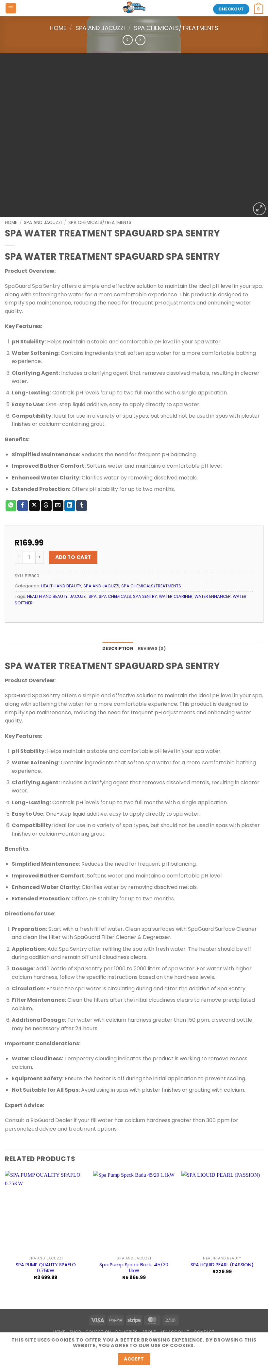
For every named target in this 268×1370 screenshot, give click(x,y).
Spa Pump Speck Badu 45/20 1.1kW (133, 1268)
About (149, 1332)
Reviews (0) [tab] (152, 648)
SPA (93, 596)
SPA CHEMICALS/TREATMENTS (176, 28)
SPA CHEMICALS (115, 596)
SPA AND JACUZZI (100, 28)
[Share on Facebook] (22, 505)
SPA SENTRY (145, 596)
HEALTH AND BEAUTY (61, 586)
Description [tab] (117, 648)
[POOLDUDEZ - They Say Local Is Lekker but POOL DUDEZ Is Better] (134, 8)
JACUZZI (78, 596)
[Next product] (128, 40)
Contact (204, 1332)
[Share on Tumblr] (81, 505)
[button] (11, 8)
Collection (98, 1332)
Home (58, 28)
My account (174, 1332)
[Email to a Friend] (58, 505)
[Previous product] (140, 40)
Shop (75, 1332)
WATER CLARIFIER (176, 596)
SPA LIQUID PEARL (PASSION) (222, 1265)
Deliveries (126, 1332)
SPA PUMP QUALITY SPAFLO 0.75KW (46, 1268)
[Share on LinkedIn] (69, 505)
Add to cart (73, 557)
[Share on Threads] (46, 505)
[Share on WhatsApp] (11, 505)
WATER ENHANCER (212, 596)
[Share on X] (34, 505)
